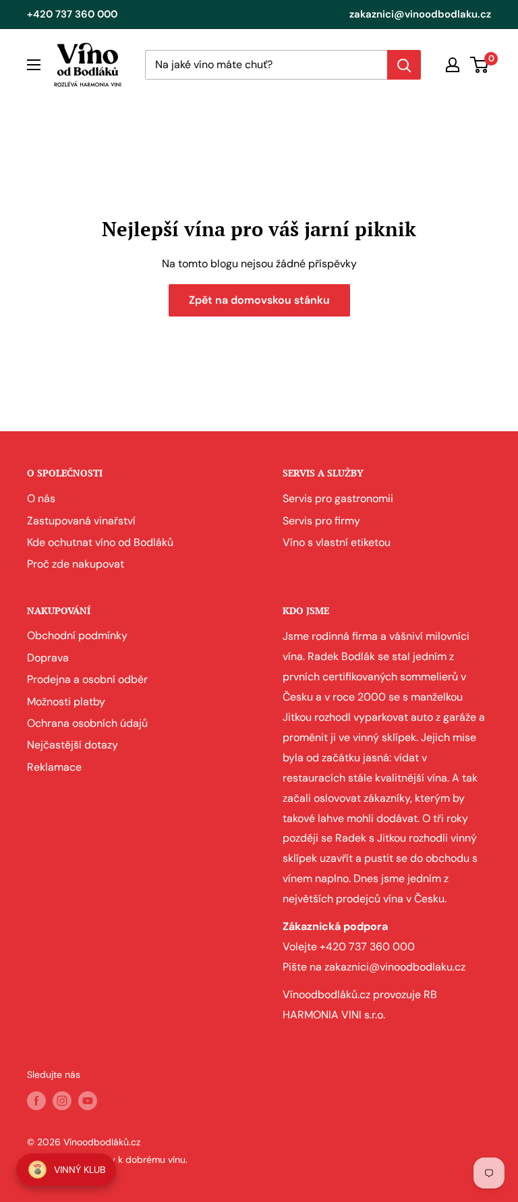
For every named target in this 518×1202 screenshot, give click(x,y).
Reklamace (54, 767)
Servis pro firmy (321, 521)
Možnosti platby (66, 701)
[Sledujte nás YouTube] (87, 1100)
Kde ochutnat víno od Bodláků (100, 542)
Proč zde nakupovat (75, 564)
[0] (479, 65)
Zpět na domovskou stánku (259, 300)
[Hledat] (404, 65)
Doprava (48, 658)
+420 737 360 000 (72, 14)
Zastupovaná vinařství (81, 521)
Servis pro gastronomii (338, 498)
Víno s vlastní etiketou (337, 542)
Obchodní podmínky (77, 635)
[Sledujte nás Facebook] (36, 1100)
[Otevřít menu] (33, 64)
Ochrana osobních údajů (87, 723)
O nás (41, 498)
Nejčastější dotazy (72, 745)
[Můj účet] (452, 64)
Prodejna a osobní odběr (87, 679)
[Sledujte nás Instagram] (62, 1100)
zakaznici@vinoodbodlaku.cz (420, 14)
